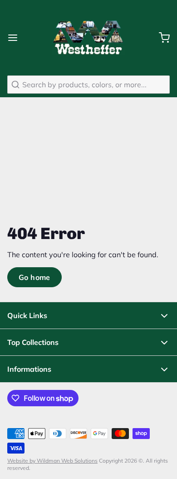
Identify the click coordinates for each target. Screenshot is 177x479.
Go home (34, 277)
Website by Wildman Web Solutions (52, 460)
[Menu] (16, 38)
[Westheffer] (88, 38)
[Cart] (161, 38)
